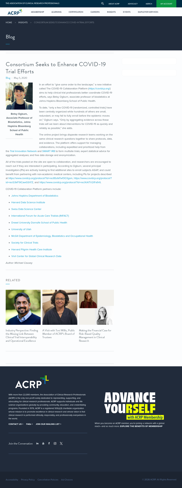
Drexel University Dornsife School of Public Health (39, 222)
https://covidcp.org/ (99, 88)
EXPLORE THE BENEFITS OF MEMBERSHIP (141, 426)
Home (9, 22)
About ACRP (113, 3)
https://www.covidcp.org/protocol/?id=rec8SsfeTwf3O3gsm (40, 178)
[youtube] (43, 443)
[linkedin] (37, 443)
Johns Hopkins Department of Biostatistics (34, 195)
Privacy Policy (28, 479)
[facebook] (49, 443)
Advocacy (132, 3)
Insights (23, 22)
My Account (166, 3)
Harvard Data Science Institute (28, 202)
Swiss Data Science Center (26, 209)
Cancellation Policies (48, 479)
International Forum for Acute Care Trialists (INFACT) (40, 215)
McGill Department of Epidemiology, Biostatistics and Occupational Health (52, 236)
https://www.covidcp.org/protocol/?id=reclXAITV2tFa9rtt (70, 182)
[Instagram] (55, 443)
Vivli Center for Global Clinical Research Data (36, 256)
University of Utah (21, 229)
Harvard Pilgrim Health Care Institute (31, 249)
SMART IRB (48, 151)
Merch (149, 3)
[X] (61, 443)
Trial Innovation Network (23, 151)
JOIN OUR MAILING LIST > (48, 424)
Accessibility (12, 479)
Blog (8, 78)
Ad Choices (67, 479)
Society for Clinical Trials (24, 242)
